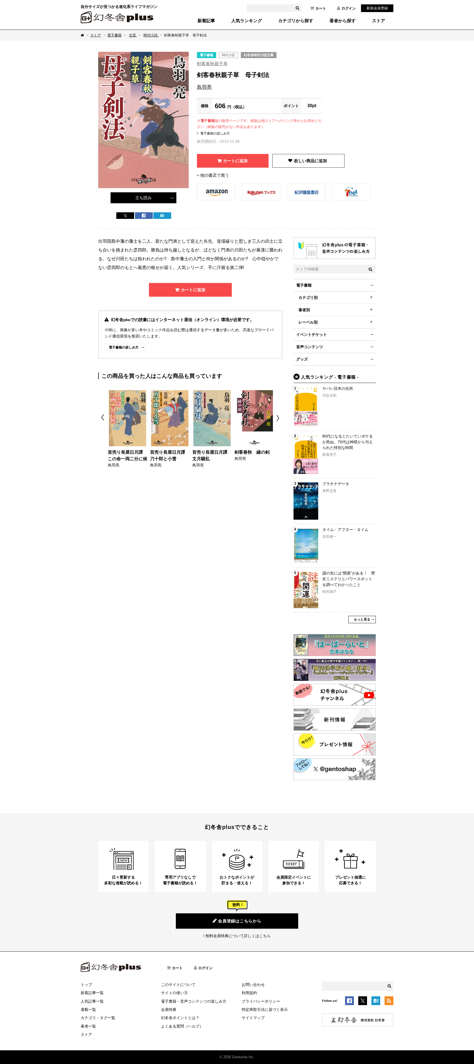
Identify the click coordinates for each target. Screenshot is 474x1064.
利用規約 (249, 993)
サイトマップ (253, 1018)
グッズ (302, 359)
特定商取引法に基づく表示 (265, 1009)
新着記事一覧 (92, 993)
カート (320, 8)
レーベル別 (308, 322)
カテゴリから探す (295, 21)
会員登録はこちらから (239, 921)
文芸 (133, 35)
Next (278, 418)
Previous (103, 418)
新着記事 (206, 21)
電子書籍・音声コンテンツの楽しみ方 (193, 1001)
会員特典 (168, 1009)
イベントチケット (311, 334)
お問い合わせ (253, 984)
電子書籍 (114, 35)
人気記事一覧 (92, 1001)
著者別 (304, 310)
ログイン (349, 8)
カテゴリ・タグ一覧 (98, 1018)
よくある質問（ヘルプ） (182, 1026)
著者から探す (342, 21)
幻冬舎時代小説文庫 (258, 55)
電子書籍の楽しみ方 (215, 133)
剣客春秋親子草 (212, 63)
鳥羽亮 (204, 87)
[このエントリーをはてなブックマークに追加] (375, 1002)
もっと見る (362, 619)
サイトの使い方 (174, 993)
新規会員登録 (377, 8)
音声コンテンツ (309, 347)
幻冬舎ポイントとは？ (180, 1018)
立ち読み (143, 197)
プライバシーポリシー (261, 1001)
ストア (378, 21)
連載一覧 (88, 1009)
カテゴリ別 (308, 297)
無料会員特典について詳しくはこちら (238, 936)
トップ (86, 984)
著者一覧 (88, 1026)
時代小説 (151, 35)
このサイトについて (178, 984)
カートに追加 (235, 161)
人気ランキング (246, 21)
